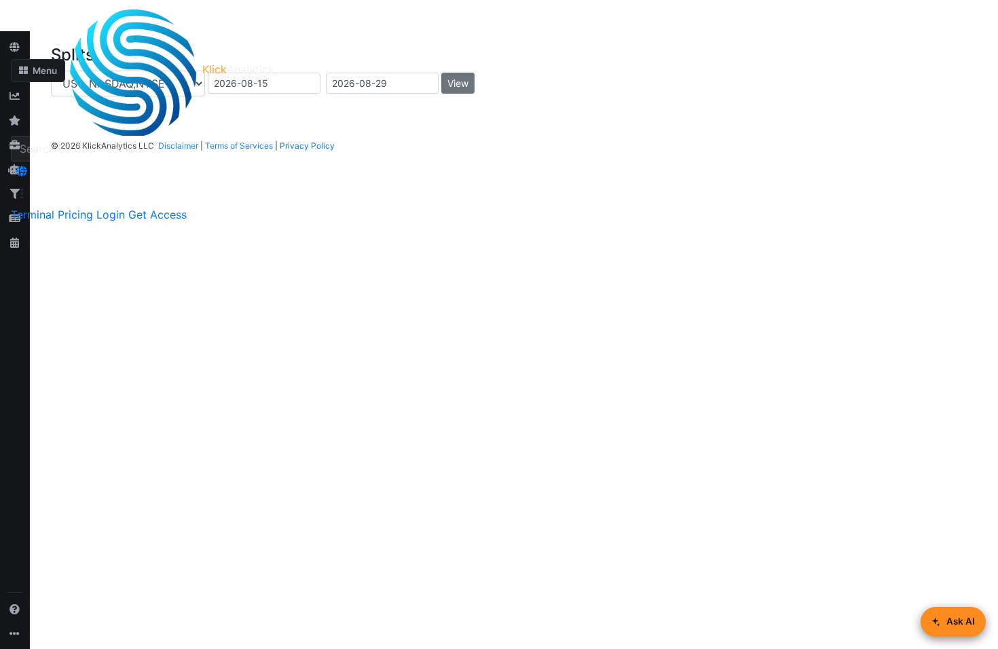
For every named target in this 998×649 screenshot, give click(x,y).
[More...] (14, 633)
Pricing (75, 214)
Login (110, 214)
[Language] (22, 171)
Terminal (32, 214)
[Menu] (22, 193)
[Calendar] (14, 242)
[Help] (14, 608)
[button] (38, 70)
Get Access (157, 214)
